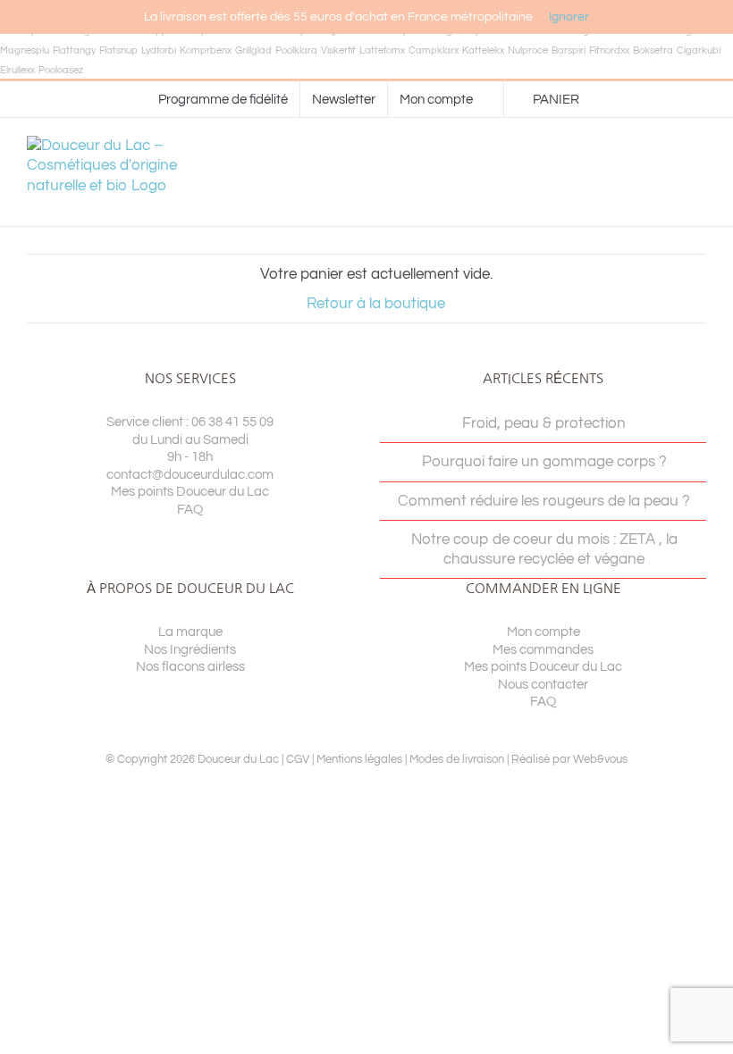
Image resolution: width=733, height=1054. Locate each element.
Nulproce (528, 50)
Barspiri (569, 50)
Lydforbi (158, 50)
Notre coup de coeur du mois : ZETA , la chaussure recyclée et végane (544, 549)
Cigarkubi (698, 50)
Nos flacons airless (190, 666)
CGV (297, 759)
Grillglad (253, 50)
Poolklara (296, 50)
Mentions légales (359, 759)
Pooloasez (60, 70)
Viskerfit (338, 50)
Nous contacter (543, 684)
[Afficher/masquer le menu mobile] (699, 172)
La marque (190, 632)
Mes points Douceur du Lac (190, 491)
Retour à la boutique (376, 304)
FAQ (190, 509)
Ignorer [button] (569, 17)
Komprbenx (206, 50)
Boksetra (653, 50)
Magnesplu (24, 50)
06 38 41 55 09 (232, 422)
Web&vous (600, 759)
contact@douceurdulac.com (190, 474)
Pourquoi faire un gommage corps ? (544, 462)
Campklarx (434, 50)
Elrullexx (17, 70)
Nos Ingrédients (190, 650)
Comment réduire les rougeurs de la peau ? (544, 501)
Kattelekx (483, 50)
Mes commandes (543, 650)
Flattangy (74, 50)
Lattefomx (382, 50)
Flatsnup (118, 50)
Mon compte (543, 632)
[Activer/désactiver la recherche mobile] (667, 172)
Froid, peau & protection (544, 423)
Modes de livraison (456, 759)
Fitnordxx (609, 50)
